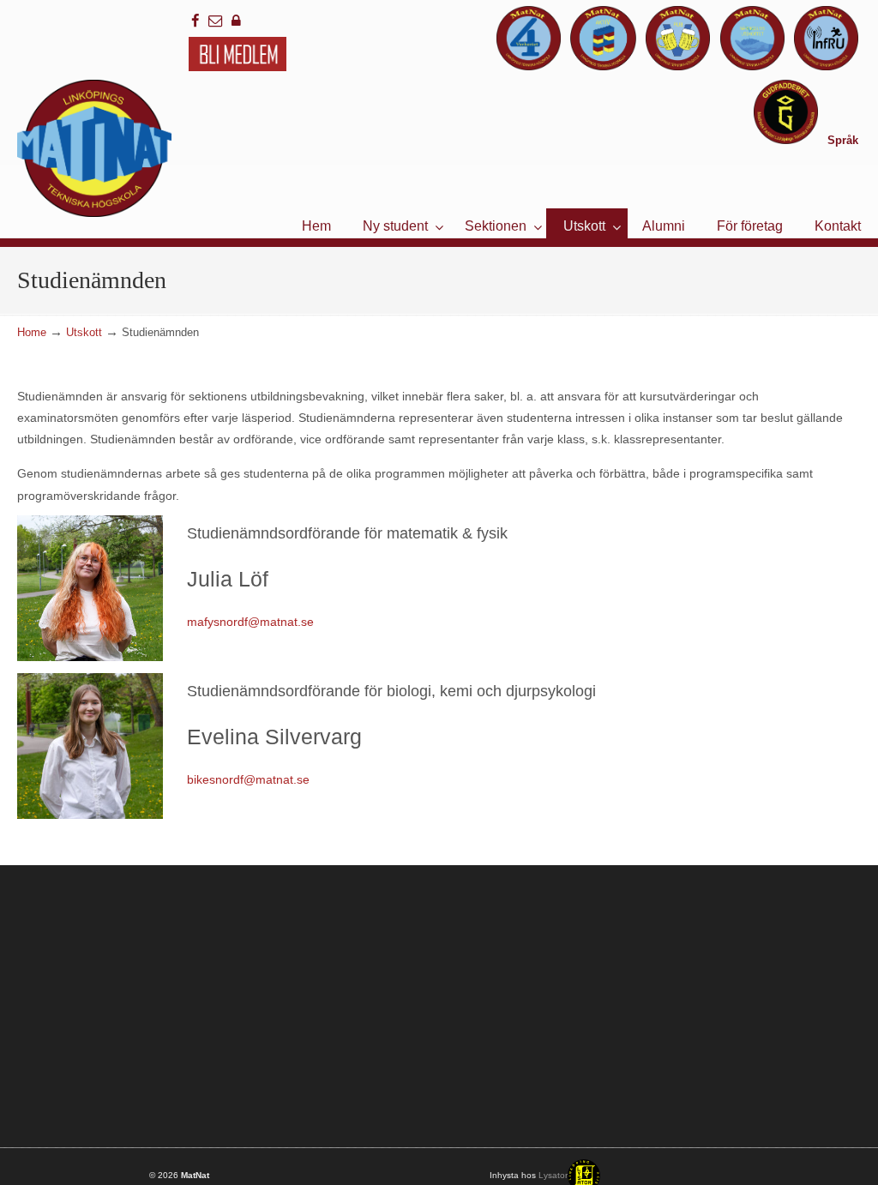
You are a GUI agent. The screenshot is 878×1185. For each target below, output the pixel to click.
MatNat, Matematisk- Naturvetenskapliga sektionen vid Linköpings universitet (94, 148)
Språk (842, 140)
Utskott (84, 333)
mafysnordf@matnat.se (250, 622)
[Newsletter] (216, 21)
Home (31, 333)
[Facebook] (195, 21)
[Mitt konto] (236, 21)
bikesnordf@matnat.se (248, 779)
